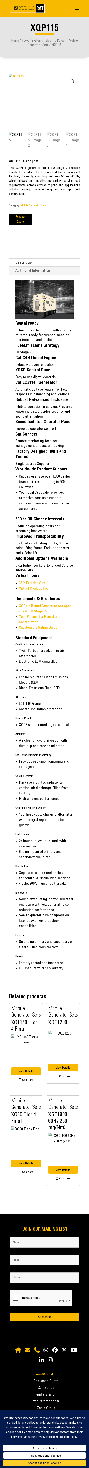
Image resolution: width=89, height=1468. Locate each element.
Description (24, 262)
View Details (26, 1071)
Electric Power (56, 40)
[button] (72, 81)
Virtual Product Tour (34, 588)
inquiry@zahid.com (46, 1374)
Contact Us (46, 1388)
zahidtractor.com (46, 1401)
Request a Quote (46, 1381)
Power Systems (32, 40)
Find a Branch (46, 1394)
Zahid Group (46, 1408)
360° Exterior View (32, 583)
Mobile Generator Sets (33, 205)
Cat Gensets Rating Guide (38, 627)
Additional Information (32, 270)
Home (15, 40)
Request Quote (20, 219)
